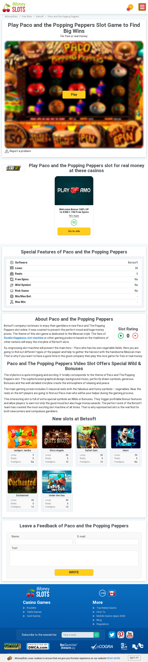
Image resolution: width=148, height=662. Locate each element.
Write (74, 572)
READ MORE (113, 658)
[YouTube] (129, 634)
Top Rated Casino (107, 607)
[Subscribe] (96, 635)
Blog (99, 620)
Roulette (31, 607)
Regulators (103, 624)
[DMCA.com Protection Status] (38, 646)
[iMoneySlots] (14, 7)
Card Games (33, 615)
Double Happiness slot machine (24, 337)
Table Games (34, 611)
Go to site (74, 231)
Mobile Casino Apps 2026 (111, 615)
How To (101, 611)
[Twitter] (111, 634)
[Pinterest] (120, 634)
